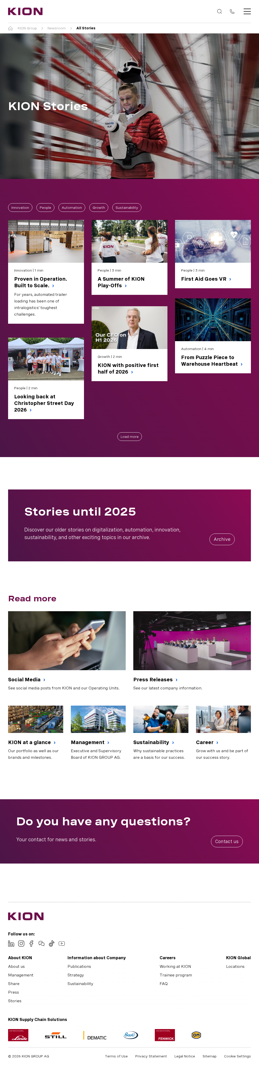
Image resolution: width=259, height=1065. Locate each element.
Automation (72, 208)
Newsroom (57, 28)
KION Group (27, 28)
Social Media (25, 680)
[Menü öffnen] (245, 11)
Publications (79, 966)
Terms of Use (116, 1056)
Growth (99, 208)
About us (16, 966)
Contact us (227, 841)
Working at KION (175, 966)
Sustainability (127, 208)
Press (13, 992)
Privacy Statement (151, 1056)
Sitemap (210, 1056)
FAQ (164, 983)
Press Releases (153, 680)
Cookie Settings (237, 1056)
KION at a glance (30, 742)
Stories (14, 1000)
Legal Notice (185, 1056)
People (45, 208)
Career (205, 742)
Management (88, 742)
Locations (235, 966)
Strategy (76, 975)
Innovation (20, 208)
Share (13, 983)
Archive (222, 539)
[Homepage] (23, 11)
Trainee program (176, 975)
